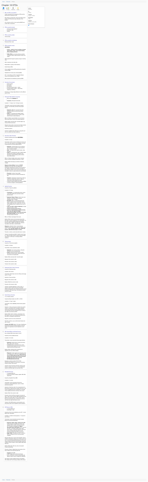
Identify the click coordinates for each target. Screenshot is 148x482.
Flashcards (8, 1)
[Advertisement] (36, 39)
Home (3, 1)
